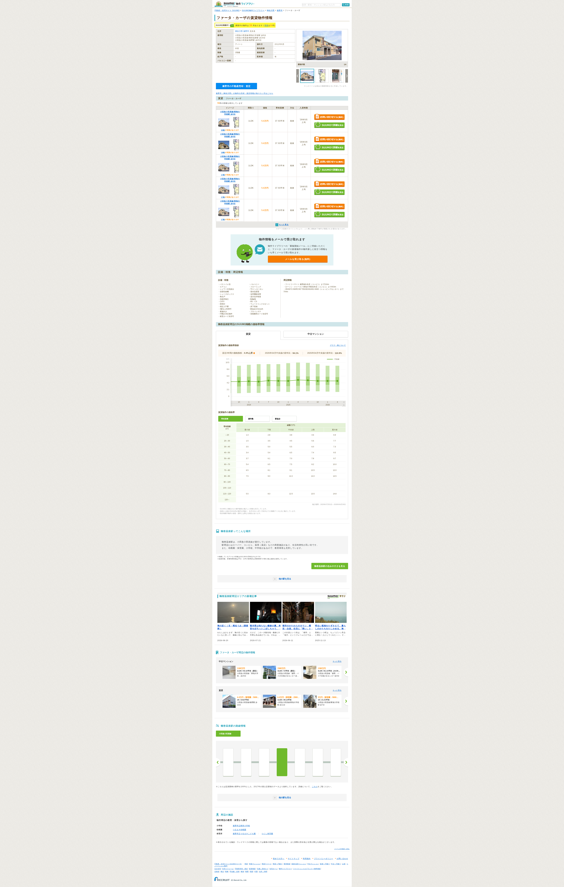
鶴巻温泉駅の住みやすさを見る (329, 566)
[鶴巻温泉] (282, 762)
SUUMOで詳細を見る (329, 125)
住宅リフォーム (228, 869)
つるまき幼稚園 (239, 830)
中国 (256, 871)
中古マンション (313, 864)
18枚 (223, 152)
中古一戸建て (336, 864)
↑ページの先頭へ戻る (342, 849)
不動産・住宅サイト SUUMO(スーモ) (228, 864)
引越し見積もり (262, 869)
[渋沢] (336, 762)
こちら (315, 787)
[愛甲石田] (246, 762)
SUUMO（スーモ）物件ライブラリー (234, 4)
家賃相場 (287, 864)
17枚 (223, 175)
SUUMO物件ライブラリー (253, 10)
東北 (222, 871)
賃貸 (266, 25)
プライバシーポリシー (323, 859)
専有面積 (224, 419)
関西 (247, 871)
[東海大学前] (300, 762)
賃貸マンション (254, 864)
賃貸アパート (266, 864)
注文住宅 (217, 869)
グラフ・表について (338, 345)
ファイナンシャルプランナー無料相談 (307, 869)
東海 (242, 871)
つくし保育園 (267, 834)
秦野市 (280, 10)
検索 (347, 5)
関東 (226, 871)
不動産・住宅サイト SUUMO (227, 10)
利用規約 (306, 859)
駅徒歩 (277, 419)
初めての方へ (278, 859)
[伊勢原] (264, 762)
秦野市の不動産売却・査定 (236, 86)
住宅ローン (274, 869)
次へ (346, 762)
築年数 (251, 419)
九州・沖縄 (263, 871)
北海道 (216, 871)
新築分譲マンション (299, 864)
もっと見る (337, 661)
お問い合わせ (342, 859)
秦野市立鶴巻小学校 (241, 826)
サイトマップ (293, 859)
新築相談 (252, 869)
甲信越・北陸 (234, 871)
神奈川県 (271, 10)
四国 (251, 871)
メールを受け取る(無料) (297, 259)
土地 (343, 864)
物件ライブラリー (285, 869)
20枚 (223, 130)
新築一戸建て (325, 864)
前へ (218, 762)
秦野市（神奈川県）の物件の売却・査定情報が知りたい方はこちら (244, 93)
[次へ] (346, 672)
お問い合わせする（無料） (329, 117)
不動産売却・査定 (241, 869)
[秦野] (318, 762)
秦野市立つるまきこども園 (244, 834)
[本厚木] (228, 762)
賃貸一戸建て (277, 864)
